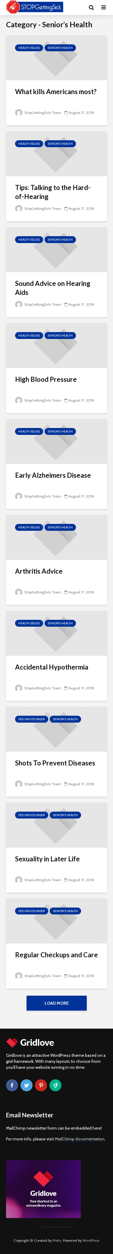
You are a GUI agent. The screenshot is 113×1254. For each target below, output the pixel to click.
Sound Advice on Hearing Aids (52, 287)
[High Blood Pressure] (56, 345)
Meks (57, 1240)
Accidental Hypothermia (51, 667)
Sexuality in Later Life (47, 859)
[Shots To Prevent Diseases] (56, 729)
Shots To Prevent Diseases (55, 763)
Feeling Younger (31, 719)
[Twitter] (26, 1085)
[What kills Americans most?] (56, 57)
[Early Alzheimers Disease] (56, 441)
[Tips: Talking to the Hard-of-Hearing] (56, 153)
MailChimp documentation (80, 1139)
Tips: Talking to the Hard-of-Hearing (52, 192)
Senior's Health (60, 48)
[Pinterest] (41, 1085)
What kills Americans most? (55, 92)
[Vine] (55, 1085)
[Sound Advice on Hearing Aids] (56, 249)
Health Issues (29, 48)
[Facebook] (12, 1085)
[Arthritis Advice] (56, 537)
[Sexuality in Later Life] (56, 825)
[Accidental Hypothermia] (56, 633)
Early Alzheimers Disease (53, 475)
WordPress (91, 1240)
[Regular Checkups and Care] (56, 920)
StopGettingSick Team (42, 112)
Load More (57, 1003)
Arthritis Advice (39, 571)
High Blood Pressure (46, 379)
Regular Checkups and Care (56, 955)
